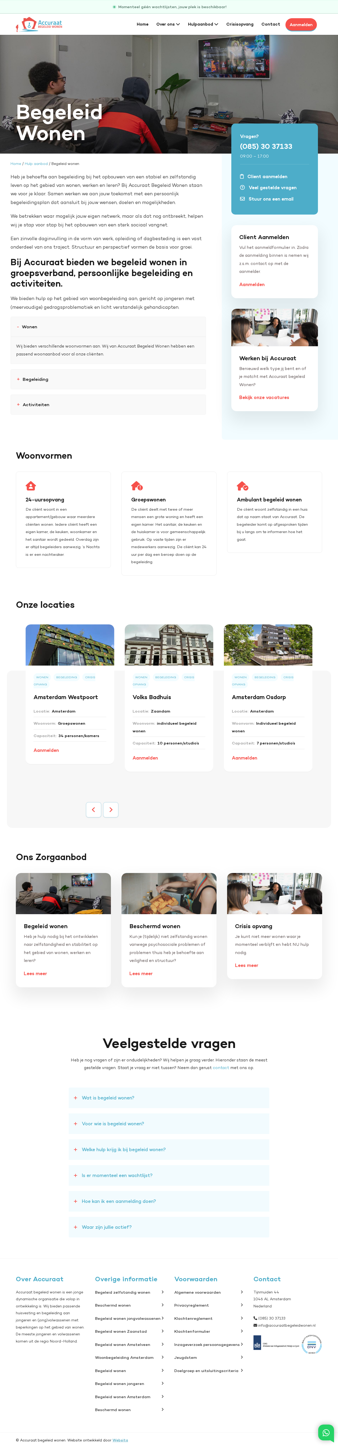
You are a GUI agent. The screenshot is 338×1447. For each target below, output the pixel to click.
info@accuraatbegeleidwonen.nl (287, 1325)
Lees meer (35, 973)
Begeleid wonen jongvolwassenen (128, 1318)
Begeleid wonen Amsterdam (122, 1396)
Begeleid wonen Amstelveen (122, 1344)
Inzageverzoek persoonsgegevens (207, 1344)
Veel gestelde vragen (272, 187)
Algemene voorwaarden (197, 1292)
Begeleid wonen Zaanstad (121, 1331)
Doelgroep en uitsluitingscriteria (206, 1370)
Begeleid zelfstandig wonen (122, 1292)
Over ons (166, 24)
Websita (120, 1440)
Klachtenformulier (192, 1331)
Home (142, 24)
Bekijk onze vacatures (264, 397)
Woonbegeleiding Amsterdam (124, 1357)
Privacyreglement (191, 1305)
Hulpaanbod (201, 24)
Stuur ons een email (270, 199)
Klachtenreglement (193, 1318)
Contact (270, 24)
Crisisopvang (239, 24)
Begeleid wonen (110, 1370)
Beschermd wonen (113, 1305)
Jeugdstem (185, 1357)
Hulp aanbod (36, 164)
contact (221, 1067)
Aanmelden (301, 24)
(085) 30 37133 (266, 146)
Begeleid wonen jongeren (119, 1383)
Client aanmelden (266, 176)
